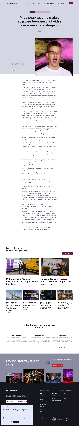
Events (41, 411)
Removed (53, 398)
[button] (29, 3)
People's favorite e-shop (56, 400)
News (64, 395)
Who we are (42, 395)
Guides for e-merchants (44, 401)
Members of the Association (43, 397)
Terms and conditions (69, 390)
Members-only (43, 404)
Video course (42, 409)
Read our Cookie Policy (7, 415)
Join (71, 3)
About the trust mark (56, 395)
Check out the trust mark (57, 365)
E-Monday (42, 406)
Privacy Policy (62, 390)
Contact (64, 398)
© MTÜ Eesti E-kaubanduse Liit (45, 390)
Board (41, 399)
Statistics (42, 402)
